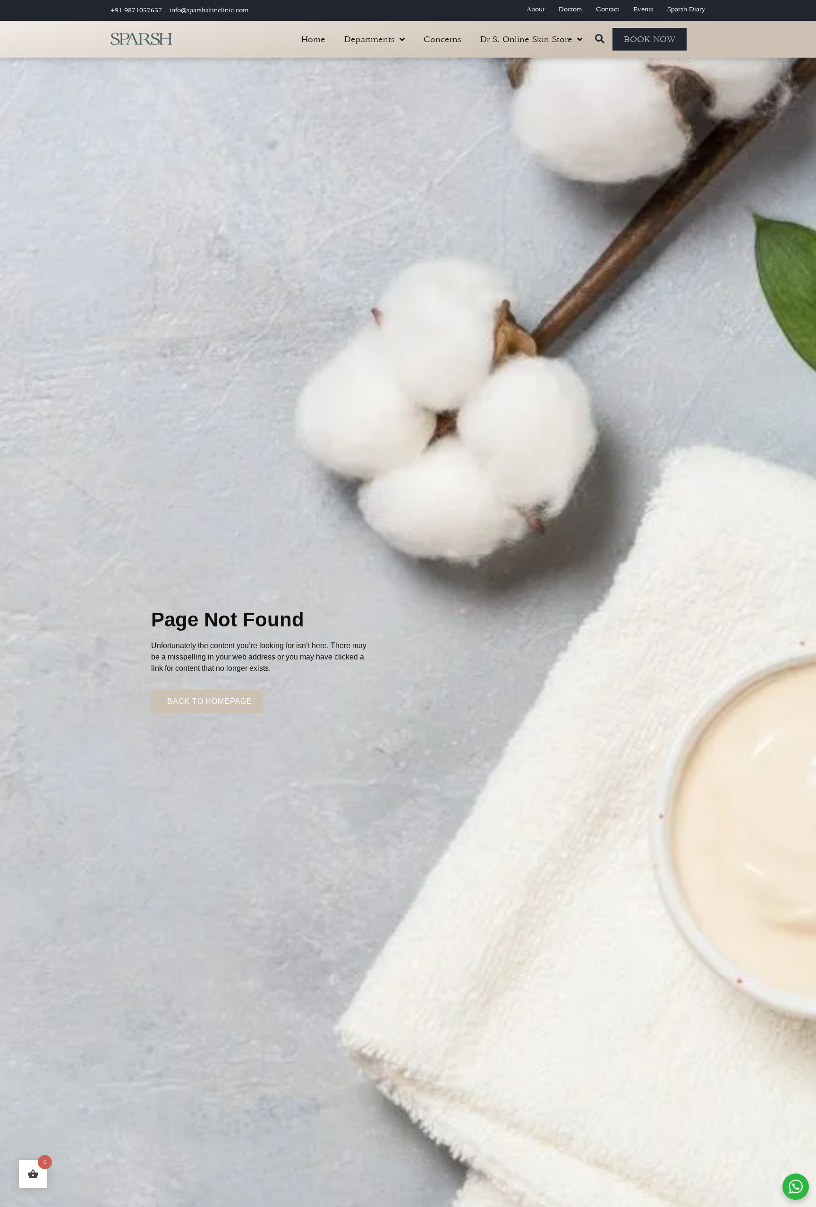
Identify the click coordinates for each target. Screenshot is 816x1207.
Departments (369, 39)
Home (313, 39)
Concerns (442, 39)
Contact (607, 9)
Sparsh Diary (686, 9)
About (535, 9)
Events (643, 9)
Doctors (570, 9)
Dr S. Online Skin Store (526, 39)
